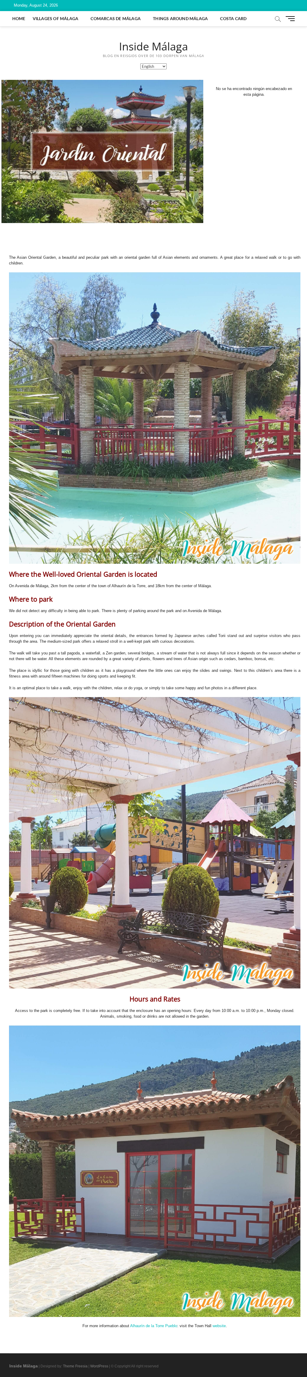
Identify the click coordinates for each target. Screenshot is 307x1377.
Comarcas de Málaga (116, 18)
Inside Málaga (153, 46)
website (219, 1326)
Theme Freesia (75, 1366)
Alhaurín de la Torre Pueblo (153, 1326)
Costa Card (233, 18)
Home (18, 18)
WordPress (99, 1366)
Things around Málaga (180, 18)
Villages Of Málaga (56, 18)
